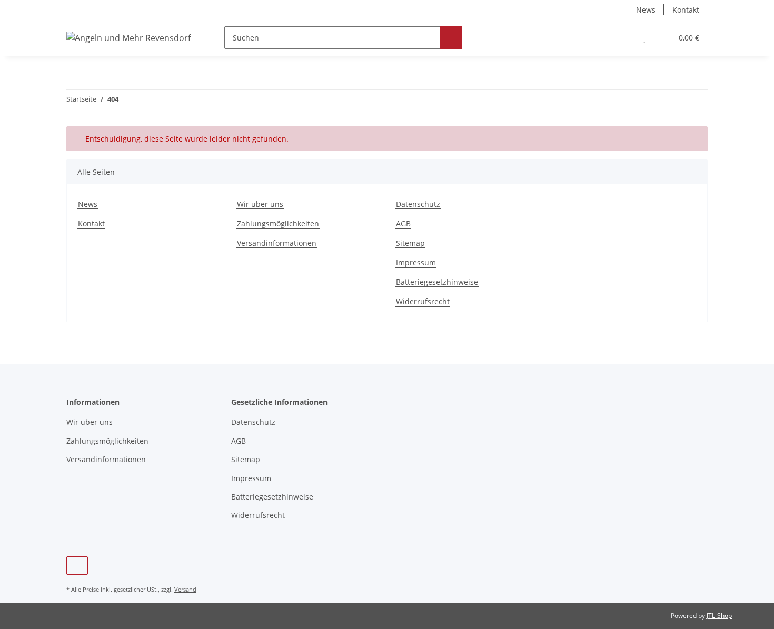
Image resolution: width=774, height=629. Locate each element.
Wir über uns (260, 204)
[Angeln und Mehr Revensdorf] (128, 37)
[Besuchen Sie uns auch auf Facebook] (77, 565)
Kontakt (685, 10)
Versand (185, 589)
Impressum (416, 262)
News (646, 10)
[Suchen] (451, 37)
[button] (623, 37)
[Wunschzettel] (644, 37)
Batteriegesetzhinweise (437, 282)
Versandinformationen (276, 243)
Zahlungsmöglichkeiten (278, 223)
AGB (403, 223)
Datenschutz (418, 204)
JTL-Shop (719, 615)
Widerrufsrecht (423, 301)
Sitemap (410, 243)
